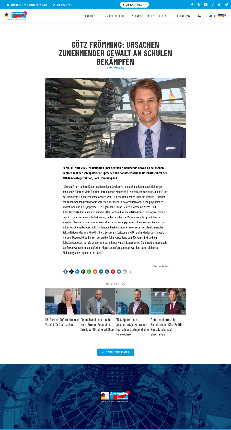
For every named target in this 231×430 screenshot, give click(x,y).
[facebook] (192, 4)
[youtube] (205, 4)
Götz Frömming (115, 68)
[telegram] (226, 4)
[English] (224, 15)
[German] (220, 15)
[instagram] (212, 4)
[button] (65, 271)
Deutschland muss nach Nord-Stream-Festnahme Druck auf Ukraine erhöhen (61, 324)
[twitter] (199, 4)
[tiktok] (219, 4)
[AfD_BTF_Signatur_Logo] (16, 13)
